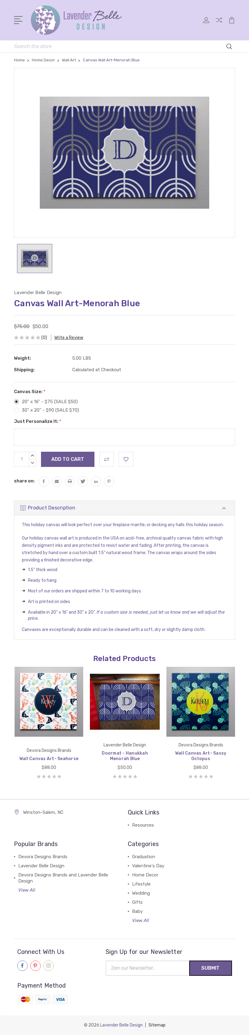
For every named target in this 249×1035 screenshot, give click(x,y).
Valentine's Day (148, 866)
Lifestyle (141, 884)
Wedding (141, 893)
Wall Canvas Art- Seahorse (48, 758)
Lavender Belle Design (41, 866)
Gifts (137, 902)
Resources (143, 825)
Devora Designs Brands (42, 856)
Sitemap (156, 1025)
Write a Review (68, 337)
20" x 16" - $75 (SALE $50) (50, 401)
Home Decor (145, 875)
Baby (137, 911)
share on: (24, 481)
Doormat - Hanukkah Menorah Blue (125, 756)
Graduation (143, 856)
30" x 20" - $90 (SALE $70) (50, 410)
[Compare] (219, 24)
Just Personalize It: (37, 421)
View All (26, 890)
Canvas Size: (30, 391)
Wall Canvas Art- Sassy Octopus (201, 756)
